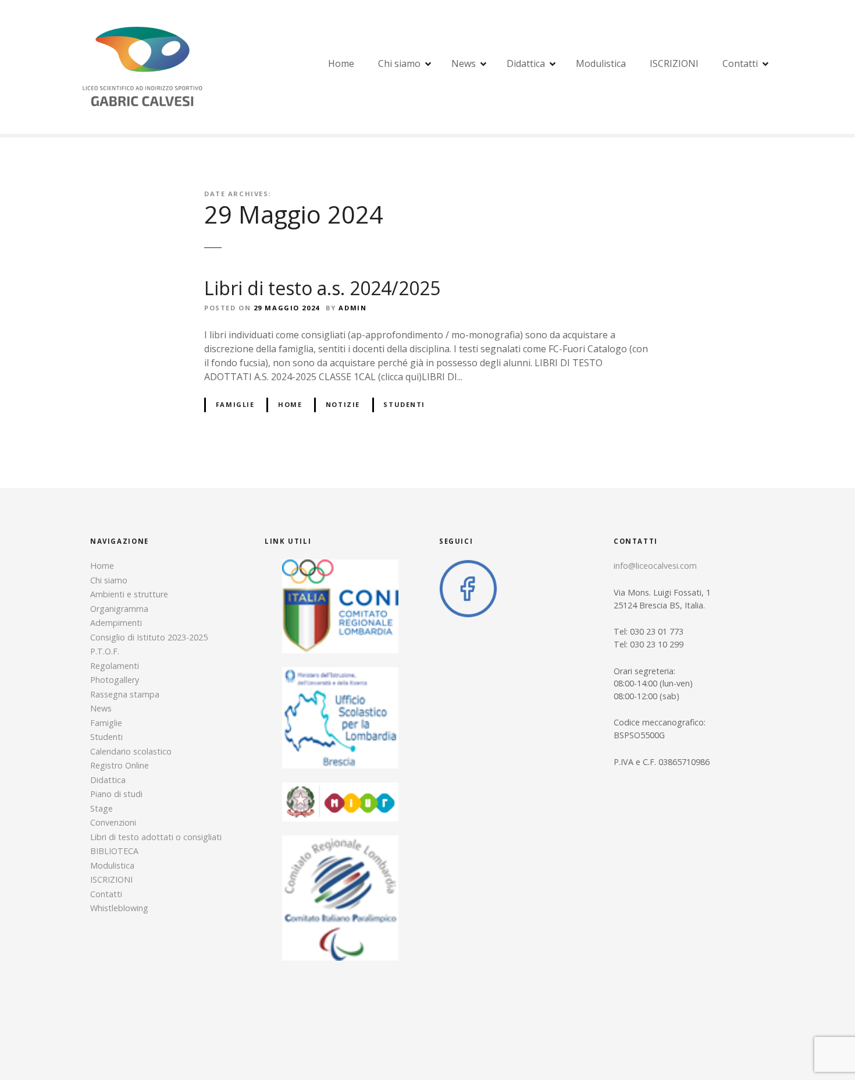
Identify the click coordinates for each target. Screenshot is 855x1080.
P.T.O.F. (104, 651)
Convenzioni (113, 822)
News (463, 63)
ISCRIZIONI (674, 63)
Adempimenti (116, 622)
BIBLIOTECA (114, 850)
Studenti (404, 404)
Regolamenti (114, 665)
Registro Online (119, 765)
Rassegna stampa (124, 694)
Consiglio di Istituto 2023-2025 (149, 637)
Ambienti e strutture (129, 594)
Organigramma (119, 608)
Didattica (526, 63)
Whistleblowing (119, 907)
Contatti (740, 63)
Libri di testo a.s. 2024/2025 (322, 287)
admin (352, 307)
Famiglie (235, 404)
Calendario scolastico (131, 751)
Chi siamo (399, 63)
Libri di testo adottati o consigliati (156, 836)
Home (341, 63)
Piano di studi (116, 793)
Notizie (343, 404)
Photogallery (114, 679)
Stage (101, 808)
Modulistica (601, 63)
